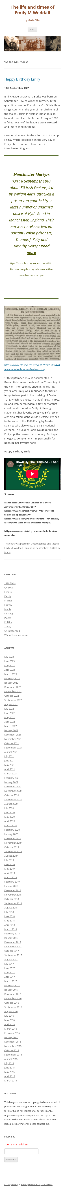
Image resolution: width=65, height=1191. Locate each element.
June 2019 (9, 864)
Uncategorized (38, 543)
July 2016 (9, 1015)
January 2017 (11, 989)
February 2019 (12, 881)
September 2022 (13, 700)
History (8, 604)
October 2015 (11, 1050)
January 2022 (11, 730)
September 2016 (13, 1007)
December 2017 (12, 942)
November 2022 (12, 691)
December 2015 (12, 1041)
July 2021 (9, 756)
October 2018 (11, 899)
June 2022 (9, 713)
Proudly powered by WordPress (37, 1184)
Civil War (9, 587)
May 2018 (9, 920)
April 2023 (9, 669)
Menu (32, 29)
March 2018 (10, 929)
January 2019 (11, 886)
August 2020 (11, 803)
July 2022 (9, 708)
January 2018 (11, 937)
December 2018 (12, 890)
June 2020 (9, 812)
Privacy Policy (11, 1184)
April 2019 (9, 873)
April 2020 (9, 821)
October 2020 (11, 795)
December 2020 (12, 786)
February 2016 (12, 1033)
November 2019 (12, 842)
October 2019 (11, 847)
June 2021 (9, 760)
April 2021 (9, 769)
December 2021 (12, 734)
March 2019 (10, 877)
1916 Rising (10, 583)
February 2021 (12, 777)
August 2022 (11, 704)
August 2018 (11, 907)
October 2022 (11, 695)
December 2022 (12, 687)
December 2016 (12, 994)
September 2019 (13, 851)
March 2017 (10, 981)
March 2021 (10, 773)
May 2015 (9, 1072)
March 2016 (10, 1028)
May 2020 (9, 816)
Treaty (7, 626)
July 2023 (9, 656)
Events (8, 592)
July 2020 (9, 808)
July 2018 (9, 912)
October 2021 (11, 743)
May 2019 (9, 868)
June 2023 (9, 661)
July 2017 (9, 963)
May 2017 (9, 972)
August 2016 (11, 1011)
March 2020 (10, 825)
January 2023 (11, 682)
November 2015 (12, 1046)
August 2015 (11, 1059)
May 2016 (9, 1020)
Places (7, 617)
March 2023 (10, 674)
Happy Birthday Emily (22, 79)
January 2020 (11, 834)
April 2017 (9, 976)
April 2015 (9, 1076)
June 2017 (9, 968)
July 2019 (9, 860)
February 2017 (12, 985)
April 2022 (9, 721)
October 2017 (11, 950)
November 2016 (12, 998)
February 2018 (12, 933)
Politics (8, 622)
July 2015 (9, 1063)
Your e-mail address (16, 1144)
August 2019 (11, 855)
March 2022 (10, 726)
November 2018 (12, 894)
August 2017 (11, 959)
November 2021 (12, 739)
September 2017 (13, 955)
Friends (8, 600)
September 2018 (13, 903)
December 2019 (12, 838)
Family (7, 596)
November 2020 (12, 790)
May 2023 (9, 665)
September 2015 (13, 1054)
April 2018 (9, 924)
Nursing (8, 613)
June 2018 (9, 916)
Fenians (28, 548)
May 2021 (9, 764)
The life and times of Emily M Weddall (32, 9)
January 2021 (11, 782)
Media (7, 609)
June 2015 (9, 1067)
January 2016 (11, 1037)
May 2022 (9, 717)
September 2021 (13, 747)
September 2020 (13, 799)
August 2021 (11, 752)
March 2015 (10, 1080)
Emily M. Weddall (13, 548)
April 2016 (9, 1024)
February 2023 (12, 678)
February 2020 (12, 829)
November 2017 (12, 946)
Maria (7, 552)
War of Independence (15, 635)
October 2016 (11, 1002)
